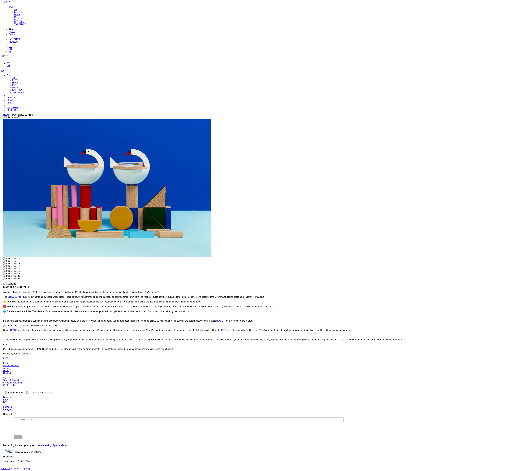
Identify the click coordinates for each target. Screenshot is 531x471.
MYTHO (18, 19)
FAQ (5, 400)
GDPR (6, 378)
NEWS (12, 32)
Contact (12, 34)
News (6, 115)
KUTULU (18, 12)
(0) (10, 51)
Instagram (8, 409)
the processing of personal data (52, 445)
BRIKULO (19, 22)
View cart (5, 468)
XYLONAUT (20, 24)
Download (8, 397)
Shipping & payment (13, 383)
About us (13, 29)
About (6, 368)
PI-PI (16, 17)
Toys (11, 7)
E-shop (6, 363)
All (15, 9)
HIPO (17, 14)
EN (10, 49)
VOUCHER (14, 39)
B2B (5, 402)
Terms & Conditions (12, 380)
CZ (10, 46)
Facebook (8, 407)
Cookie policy (10, 385)
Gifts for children (11, 365)
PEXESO (13, 42)
